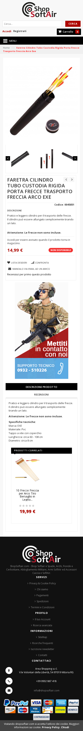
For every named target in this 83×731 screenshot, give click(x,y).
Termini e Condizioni (42, 607)
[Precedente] (65, 179)
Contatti (42, 655)
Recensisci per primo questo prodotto (29, 274)
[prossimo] (71, 179)
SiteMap (42, 637)
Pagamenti (42, 595)
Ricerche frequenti (42, 643)
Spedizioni (43, 601)
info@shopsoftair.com (46, 690)
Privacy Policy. (51, 727)
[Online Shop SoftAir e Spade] (41, 11)
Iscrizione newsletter (42, 649)
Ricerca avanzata (42, 625)
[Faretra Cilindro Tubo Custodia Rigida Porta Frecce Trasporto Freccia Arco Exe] (21, 158)
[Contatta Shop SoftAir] (41, 330)
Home (6, 47)
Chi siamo (42, 589)
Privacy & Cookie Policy (42, 583)
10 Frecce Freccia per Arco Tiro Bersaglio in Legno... (27, 495)
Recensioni (41, 394)
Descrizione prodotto (41, 387)
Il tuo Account (42, 619)
